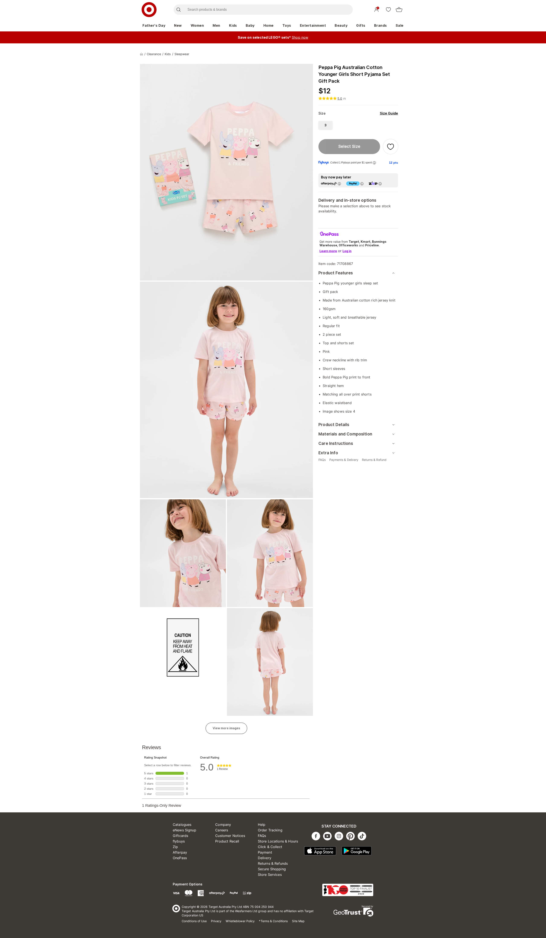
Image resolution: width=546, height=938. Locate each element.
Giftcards (180, 836)
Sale (400, 25)
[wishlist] (388, 9)
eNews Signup (184, 830)
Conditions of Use (194, 921)
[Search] (178, 9)
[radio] (325, 125)
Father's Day (153, 25)
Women (197, 25)
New (178, 25)
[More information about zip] (380, 184)
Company (223, 824)
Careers (221, 830)
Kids (233, 25)
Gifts (360, 25)
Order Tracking (270, 830)
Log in (347, 251)
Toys (286, 25)
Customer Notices (230, 836)
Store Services (270, 874)
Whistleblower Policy (240, 921)
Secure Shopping (272, 869)
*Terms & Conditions (273, 921)
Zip (175, 847)
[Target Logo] (149, 9)
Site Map (298, 921)
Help (262, 824)
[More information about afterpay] (339, 184)
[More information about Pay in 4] (362, 184)
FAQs (262, 836)
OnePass (180, 858)
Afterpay (180, 852)
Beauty (341, 25)
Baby (250, 25)
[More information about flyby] (374, 163)
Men (216, 25)
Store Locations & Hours (278, 841)
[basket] (399, 9)
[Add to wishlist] (390, 146)
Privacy (216, 921)
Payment (265, 852)
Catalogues (182, 824)
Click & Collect (270, 847)
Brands (380, 25)
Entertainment (313, 25)
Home (268, 25)
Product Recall (227, 841)
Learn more (328, 251)
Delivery (264, 858)
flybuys (179, 841)
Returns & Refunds (273, 863)
